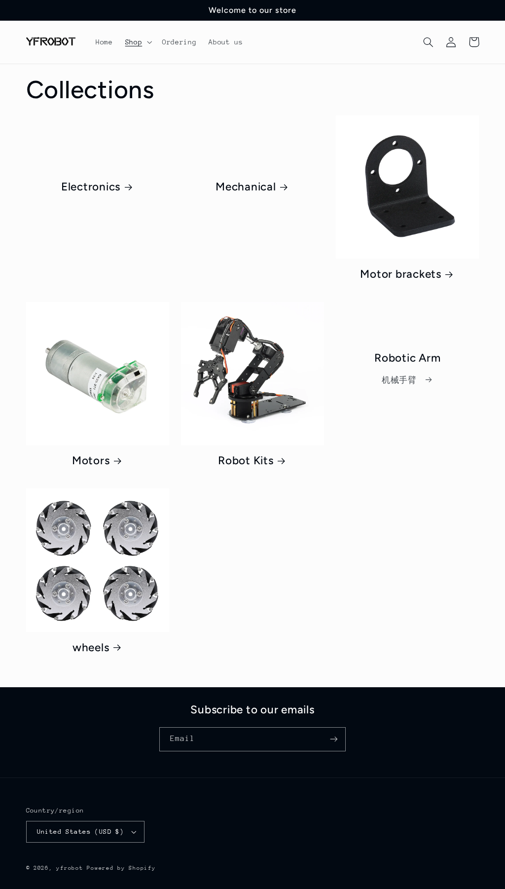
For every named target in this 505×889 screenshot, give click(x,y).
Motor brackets (400, 274)
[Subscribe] (334, 739)
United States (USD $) (80, 831)
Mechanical (246, 186)
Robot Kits (246, 460)
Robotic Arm (407, 358)
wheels (90, 647)
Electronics (90, 186)
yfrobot (69, 868)
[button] (137, 42)
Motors (91, 460)
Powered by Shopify (121, 868)
